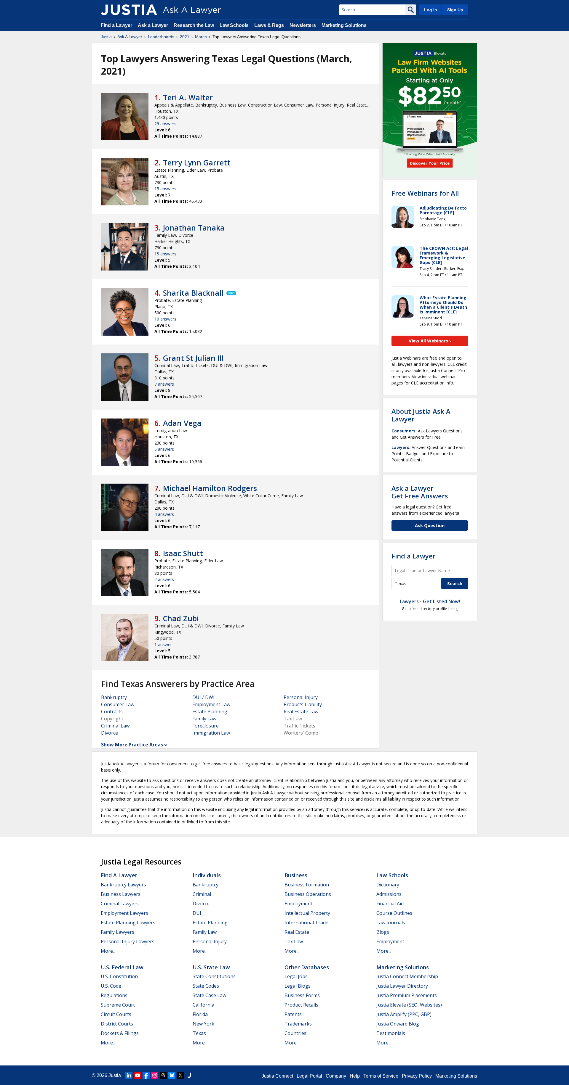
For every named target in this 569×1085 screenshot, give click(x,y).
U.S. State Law (211, 967)
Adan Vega (182, 423)
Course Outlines (394, 913)
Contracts (112, 711)
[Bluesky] (171, 1075)
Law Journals (390, 922)
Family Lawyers (117, 932)
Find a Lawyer (116, 25)
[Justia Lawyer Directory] (189, 1075)
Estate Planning (209, 711)
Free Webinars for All (425, 193)
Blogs (382, 932)
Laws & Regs (269, 25)
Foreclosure (205, 725)
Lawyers (400, 447)
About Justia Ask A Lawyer (420, 415)
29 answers (165, 123)
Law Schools (234, 25)
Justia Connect (277, 1075)
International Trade (306, 922)
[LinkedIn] (128, 1075)
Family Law (204, 718)
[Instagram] (154, 1075)
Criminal (202, 894)
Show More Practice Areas (132, 744)
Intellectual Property (307, 913)
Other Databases (306, 967)
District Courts (117, 1023)
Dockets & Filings (120, 1033)
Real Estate (296, 932)
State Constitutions (214, 976)
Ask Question (430, 525)
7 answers (164, 384)
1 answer (163, 644)
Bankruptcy (114, 697)
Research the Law (194, 25)
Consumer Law (117, 704)
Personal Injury (301, 697)
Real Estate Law (301, 711)
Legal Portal (309, 1075)
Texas (199, 1033)
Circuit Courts (116, 1014)
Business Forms (302, 995)
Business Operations (307, 894)
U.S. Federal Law (122, 967)
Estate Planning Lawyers (128, 922)
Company (336, 1075)
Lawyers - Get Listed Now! (430, 601)
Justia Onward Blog (397, 1023)
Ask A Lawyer (129, 36)
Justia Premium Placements (406, 995)
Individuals (207, 875)
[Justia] (129, 9)
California (203, 1005)
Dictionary (387, 884)
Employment (298, 903)
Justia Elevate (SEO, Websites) (409, 1005)
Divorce (109, 733)
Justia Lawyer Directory (402, 986)
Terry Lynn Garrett (196, 162)
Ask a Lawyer (153, 25)
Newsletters (303, 25)
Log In (430, 9)
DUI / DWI (203, 697)
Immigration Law (211, 733)
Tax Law (293, 941)
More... (108, 951)
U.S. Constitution (119, 976)
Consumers (403, 431)
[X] (180, 1075)
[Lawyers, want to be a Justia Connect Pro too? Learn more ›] (231, 292)
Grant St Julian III (193, 358)
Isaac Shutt (183, 553)
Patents (293, 1014)
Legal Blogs (297, 986)
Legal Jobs (296, 976)
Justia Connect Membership (407, 976)
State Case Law (209, 995)
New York (203, 1023)
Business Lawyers (120, 894)
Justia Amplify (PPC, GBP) (403, 1014)
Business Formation (306, 884)
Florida (200, 1014)
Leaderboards (161, 36)
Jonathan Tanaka (194, 228)
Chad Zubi (181, 618)
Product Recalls (301, 1005)
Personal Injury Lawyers (127, 941)
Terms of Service (380, 1075)
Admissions (389, 894)
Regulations (114, 995)
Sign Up (455, 9)
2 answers (164, 579)
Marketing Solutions (344, 25)
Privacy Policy (417, 1075)
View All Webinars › (430, 341)
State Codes (206, 986)
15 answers (165, 188)
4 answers (164, 514)
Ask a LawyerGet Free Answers (419, 492)
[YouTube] (137, 1075)
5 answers (164, 449)
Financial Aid (390, 903)
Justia (106, 36)
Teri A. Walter (188, 97)
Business (295, 875)
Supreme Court (118, 1005)
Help (355, 1075)
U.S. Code (111, 986)
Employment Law (211, 704)
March (201, 36)
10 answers (165, 319)
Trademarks (298, 1023)
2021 (184, 36)
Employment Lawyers (124, 913)
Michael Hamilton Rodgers (210, 488)
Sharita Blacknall (193, 293)
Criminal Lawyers (120, 903)
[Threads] (163, 1075)
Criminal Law (115, 725)
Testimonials (390, 1033)
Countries (295, 1033)
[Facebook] (146, 1075)
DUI (197, 913)
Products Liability (303, 704)
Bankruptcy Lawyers (123, 884)
